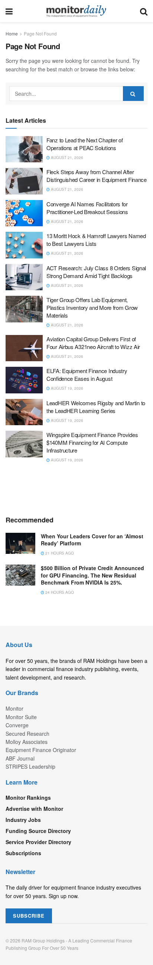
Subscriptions (23, 853)
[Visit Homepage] (76, 11)
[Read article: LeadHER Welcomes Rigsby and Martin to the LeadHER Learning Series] (24, 412)
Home (12, 33)
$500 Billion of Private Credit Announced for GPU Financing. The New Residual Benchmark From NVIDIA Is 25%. (92, 575)
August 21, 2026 (66, 157)
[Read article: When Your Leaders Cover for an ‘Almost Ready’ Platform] (20, 543)
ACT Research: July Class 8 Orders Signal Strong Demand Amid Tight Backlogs (96, 272)
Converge (17, 725)
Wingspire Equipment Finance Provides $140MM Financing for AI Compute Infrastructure (92, 442)
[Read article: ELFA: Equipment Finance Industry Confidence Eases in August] (24, 380)
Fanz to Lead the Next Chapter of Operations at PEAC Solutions (84, 144)
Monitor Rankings (28, 797)
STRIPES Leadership (30, 766)
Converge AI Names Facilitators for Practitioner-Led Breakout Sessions (87, 208)
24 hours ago (59, 592)
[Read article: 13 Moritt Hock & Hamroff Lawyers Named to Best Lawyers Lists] (24, 245)
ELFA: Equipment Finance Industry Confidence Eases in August (86, 374)
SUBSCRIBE (29, 915)
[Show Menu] (9, 11)
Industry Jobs (23, 819)
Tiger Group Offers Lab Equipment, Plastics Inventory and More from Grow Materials (92, 307)
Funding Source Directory (38, 830)
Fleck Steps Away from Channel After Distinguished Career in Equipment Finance (96, 175)
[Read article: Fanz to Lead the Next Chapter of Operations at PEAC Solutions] (24, 149)
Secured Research (27, 733)
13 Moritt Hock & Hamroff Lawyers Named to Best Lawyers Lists (96, 239)
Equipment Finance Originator (41, 750)
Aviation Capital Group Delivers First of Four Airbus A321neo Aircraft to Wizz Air (93, 343)
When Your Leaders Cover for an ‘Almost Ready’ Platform (92, 539)
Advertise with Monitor (34, 808)
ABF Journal (20, 758)
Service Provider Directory (38, 842)
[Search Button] (143, 11)
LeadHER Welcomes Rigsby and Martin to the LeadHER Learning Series (95, 406)
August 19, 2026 (66, 388)
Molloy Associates (27, 741)
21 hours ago (59, 553)
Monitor (14, 708)
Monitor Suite (21, 717)
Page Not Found (40, 33)
